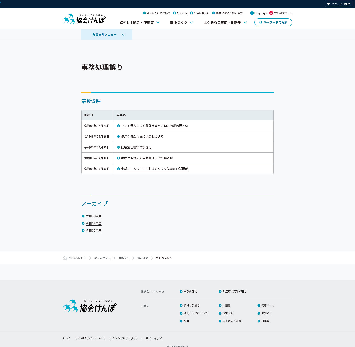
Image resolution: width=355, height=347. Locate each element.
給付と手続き (192, 305)
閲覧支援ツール (282, 13)
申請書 (227, 305)
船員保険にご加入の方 (229, 13)
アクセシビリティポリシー (125, 338)
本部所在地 (190, 291)
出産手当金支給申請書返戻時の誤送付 (147, 158)
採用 (186, 321)
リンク (67, 338)
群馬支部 (124, 258)
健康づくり (178, 22)
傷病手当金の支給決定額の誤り (142, 136)
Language (260, 13)
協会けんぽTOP (76, 258)
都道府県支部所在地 (235, 291)
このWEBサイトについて (90, 338)
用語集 (265, 321)
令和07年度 (94, 223)
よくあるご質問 (232, 321)
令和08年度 (94, 216)
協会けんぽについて (158, 13)
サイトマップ (154, 338)
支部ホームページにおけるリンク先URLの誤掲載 (154, 168)
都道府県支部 (202, 13)
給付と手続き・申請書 (137, 22)
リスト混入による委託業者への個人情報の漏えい (154, 125)
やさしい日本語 (341, 4)
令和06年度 (94, 230)
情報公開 (142, 258)
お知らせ (182, 13)
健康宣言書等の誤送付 (136, 147)
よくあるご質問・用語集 (222, 22)
